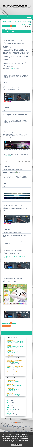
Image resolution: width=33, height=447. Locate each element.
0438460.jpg (13, 68)
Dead (8, 411)
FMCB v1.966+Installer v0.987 (14, 385)
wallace (4, 29)
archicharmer (10, 415)
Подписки (29, 21)
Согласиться (16, 445)
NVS (8, 405)
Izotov (5, 82)
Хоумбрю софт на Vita (12, 362)
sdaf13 (8, 29)
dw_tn (8, 402)
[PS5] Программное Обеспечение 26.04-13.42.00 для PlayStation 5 (15, 347)
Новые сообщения (7, 21)
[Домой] (16, 6)
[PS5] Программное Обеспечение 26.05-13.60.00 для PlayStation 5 (15, 342)
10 (22, 278)
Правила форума (19, 21)
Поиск (25, 21)
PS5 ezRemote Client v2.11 (13, 373)
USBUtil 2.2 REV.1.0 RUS (13, 381)
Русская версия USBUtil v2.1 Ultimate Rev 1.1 (14, 390)
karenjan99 (7, 38)
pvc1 (5, 183)
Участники (13, 21)
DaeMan (9, 413)
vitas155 (6, 127)
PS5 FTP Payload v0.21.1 (13, 367)
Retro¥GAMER (11, 409)
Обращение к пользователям (11, 421)
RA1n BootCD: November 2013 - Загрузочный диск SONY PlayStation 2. (14, 396)
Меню (5, 17)
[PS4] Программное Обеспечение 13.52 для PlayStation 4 (15, 352)
